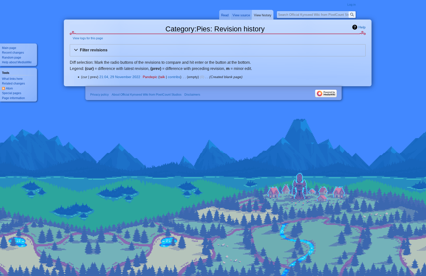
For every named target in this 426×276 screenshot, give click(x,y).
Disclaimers (192, 94)
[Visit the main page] (19, 20)
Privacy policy (99, 94)
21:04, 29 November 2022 (119, 77)
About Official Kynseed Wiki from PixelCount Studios (146, 94)
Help (362, 27)
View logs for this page (88, 38)
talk (162, 77)
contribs (174, 77)
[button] (217, 50)
